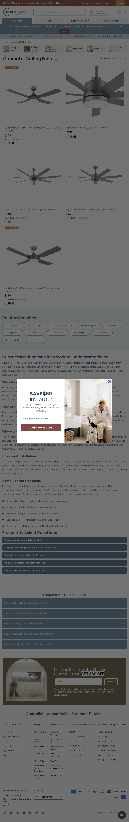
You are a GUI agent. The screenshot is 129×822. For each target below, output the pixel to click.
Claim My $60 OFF (41, 427)
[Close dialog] (109, 382)
